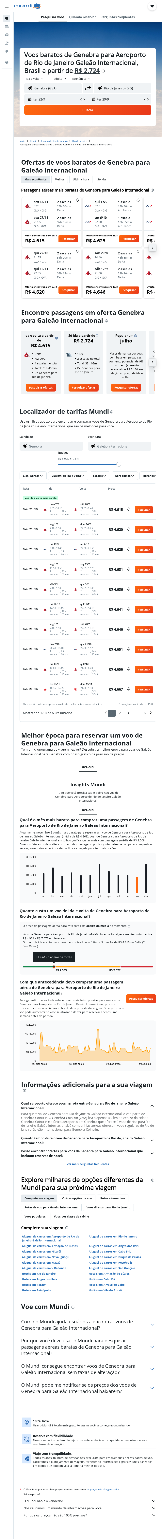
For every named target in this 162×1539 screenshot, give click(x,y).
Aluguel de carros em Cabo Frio (110, 1251)
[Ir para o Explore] (7, 51)
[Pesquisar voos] (7, 18)
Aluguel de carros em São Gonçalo (112, 1268)
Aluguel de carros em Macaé (41, 1262)
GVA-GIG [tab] (88, 767)
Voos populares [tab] (35, 1216)
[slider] (118, 464)
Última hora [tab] (81, 179)
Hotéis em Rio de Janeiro (39, 1273)
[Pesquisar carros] (7, 35)
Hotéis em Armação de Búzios (109, 1273)
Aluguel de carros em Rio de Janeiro (113, 1236)
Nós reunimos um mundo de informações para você (63, 1508)
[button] (6, 6)
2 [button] (120, 713)
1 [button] (112, 713)
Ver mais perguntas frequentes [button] (88, 1164)
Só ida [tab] (101, 179)
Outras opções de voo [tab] (77, 1198)
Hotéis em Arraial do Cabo (107, 1285)
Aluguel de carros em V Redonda (44, 1268)
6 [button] (145, 713)
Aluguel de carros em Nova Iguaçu (45, 1257)
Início (22, 141)
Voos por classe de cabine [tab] (71, 1216)
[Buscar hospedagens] (7, 26)
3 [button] (128, 713)
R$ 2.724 (87, 70)
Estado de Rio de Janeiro (54, 141)
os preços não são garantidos (103, 1489)
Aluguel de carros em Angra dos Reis (113, 1246)
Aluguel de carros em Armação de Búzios (50, 1246)
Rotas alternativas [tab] (112, 1198)
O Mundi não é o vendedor (43, 1501)
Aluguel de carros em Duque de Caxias (115, 1257)
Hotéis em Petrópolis (36, 1290)
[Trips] (7, 63)
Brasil (33, 141)
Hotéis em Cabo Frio (103, 1279)
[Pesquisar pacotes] (7, 43)
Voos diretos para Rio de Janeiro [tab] (108, 1207)
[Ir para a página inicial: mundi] (27, 6)
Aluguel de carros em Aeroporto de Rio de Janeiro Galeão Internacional (50, 1238)
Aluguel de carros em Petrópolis (110, 1262)
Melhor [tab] (59, 179)
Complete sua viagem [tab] (39, 1198)
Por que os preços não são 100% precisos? (55, 1515)
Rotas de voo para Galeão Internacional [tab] (51, 1207)
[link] (41, 388)
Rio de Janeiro (79, 141)
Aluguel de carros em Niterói (41, 1251)
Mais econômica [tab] (35, 179)
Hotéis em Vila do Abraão (106, 1290)
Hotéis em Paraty (34, 1285)
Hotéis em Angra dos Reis (39, 1279)
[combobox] (81, 79)
